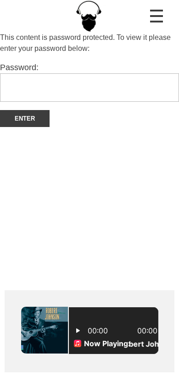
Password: (19, 67)
